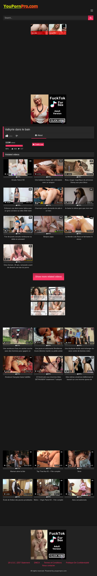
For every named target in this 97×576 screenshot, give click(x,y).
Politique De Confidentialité (77, 563)
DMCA (37, 563)
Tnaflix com (39, 144)
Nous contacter (48, 566)
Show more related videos (48, 276)
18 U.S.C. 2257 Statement (19, 563)
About (39, 135)
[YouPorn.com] (48, 7)
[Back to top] (89, 569)
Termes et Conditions (53, 563)
